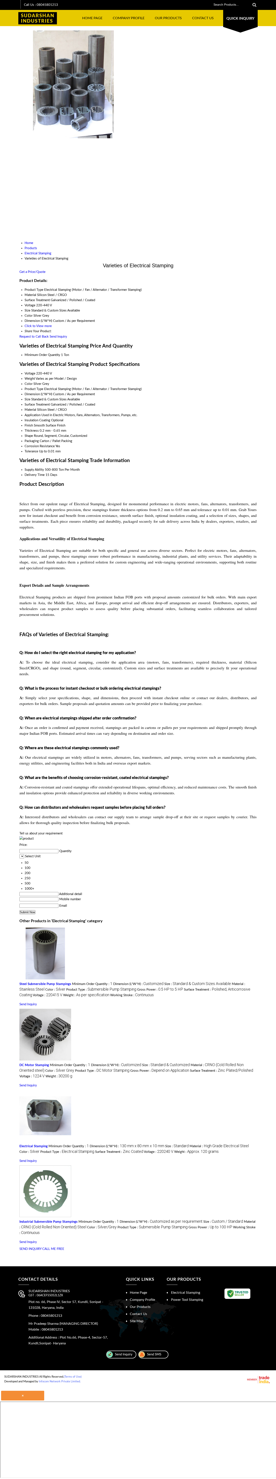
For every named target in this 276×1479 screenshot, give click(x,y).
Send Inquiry (58, 336)
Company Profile (128, 18)
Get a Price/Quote (32, 272)
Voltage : (47, 995)
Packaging (32, 441)
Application (33, 415)
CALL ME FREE (53, 1249)
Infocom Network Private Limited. (60, 1381)
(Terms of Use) (73, 1376)
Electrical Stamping (33, 1146)
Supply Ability (34, 469)
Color (29, 383)
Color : (55, 989)
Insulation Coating (37, 420)
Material (30, 409)
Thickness (32, 430)
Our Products (168, 18)
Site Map (136, 1321)
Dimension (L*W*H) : (138, 984)
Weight (30, 378)
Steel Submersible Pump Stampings (45, 984)
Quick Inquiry (240, 18)
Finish (29, 425)
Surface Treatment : (221, 1070)
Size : (197, 984)
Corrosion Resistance (40, 446)
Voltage (30, 373)
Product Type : (101, 989)
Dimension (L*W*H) (38, 394)
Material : (219, 1146)
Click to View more (38, 326)
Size (27, 399)
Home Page (92, 18)
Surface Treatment (37, 404)
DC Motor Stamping (34, 1065)
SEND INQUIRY (30, 1249)
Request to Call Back (34, 336)
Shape (29, 435)
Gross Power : (160, 989)
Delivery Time (35, 475)
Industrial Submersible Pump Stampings (48, 1221)
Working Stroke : (132, 995)
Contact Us (203, 18)
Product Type (34, 389)
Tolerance (31, 451)
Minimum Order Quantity (42, 355)
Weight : (86, 995)
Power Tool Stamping (187, 1299)
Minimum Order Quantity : (92, 984)
